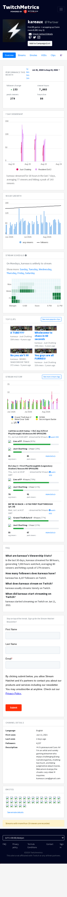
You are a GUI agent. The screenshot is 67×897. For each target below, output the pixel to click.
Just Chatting (25, 336)
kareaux (35, 21)
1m (27, 78)
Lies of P (17, 441)
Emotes (33, 55)
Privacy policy (16, 845)
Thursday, (12, 273)
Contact (49, 844)
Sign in (62, 845)
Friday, (21, 273)
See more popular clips (51, 319)
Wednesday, (45, 269)
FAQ (4, 844)
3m (27, 75)
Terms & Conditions (32, 845)
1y (27, 69)
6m (27, 72)
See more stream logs (51, 377)
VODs (43, 55)
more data (50, 456)
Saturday (30, 273)
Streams (22, 55)
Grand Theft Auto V (22, 517)
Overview (9, 55)
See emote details (15, 812)
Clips (53, 55)
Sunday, (24, 269)
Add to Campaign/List (39, 43)
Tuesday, (33, 269)
